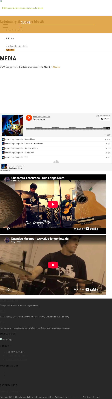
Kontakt (10, 50)
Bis (2, 322)
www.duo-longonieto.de (16, 359)
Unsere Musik (9, 300)
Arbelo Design (76, 397)
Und (2, 311)
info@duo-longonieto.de (17, 356)
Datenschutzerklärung (10, 391)
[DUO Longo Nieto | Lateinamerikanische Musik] (21, 8)
